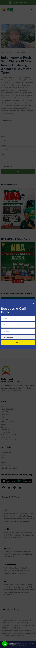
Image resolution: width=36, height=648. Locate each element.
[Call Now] (5, 644)
